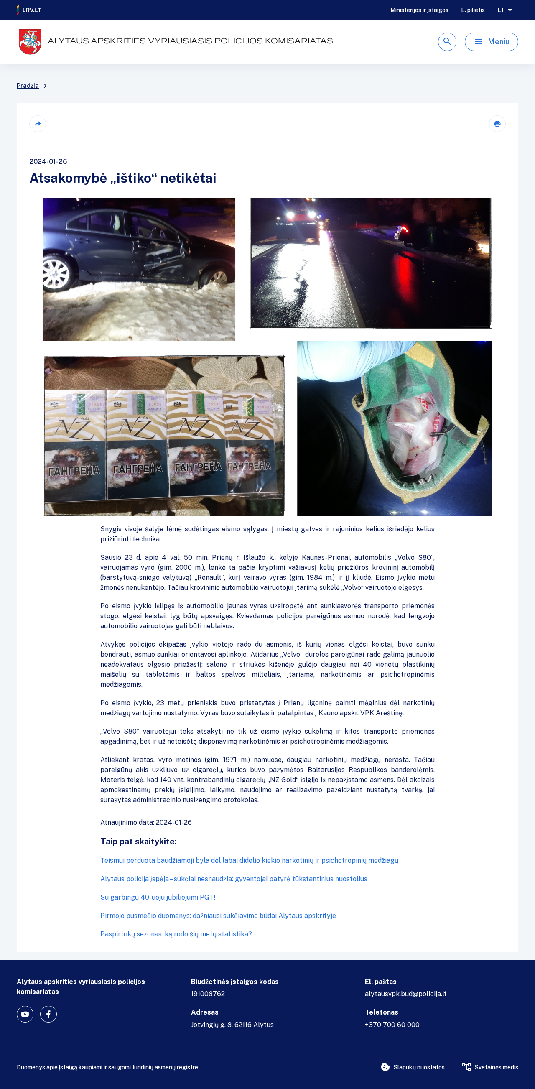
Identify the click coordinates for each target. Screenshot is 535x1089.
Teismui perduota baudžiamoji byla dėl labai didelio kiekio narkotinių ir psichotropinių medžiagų (249, 861)
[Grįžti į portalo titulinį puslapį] (29, 10)
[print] (497, 123)
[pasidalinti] (37, 123)
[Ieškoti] (447, 42)
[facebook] (48, 1014)
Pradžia (28, 85)
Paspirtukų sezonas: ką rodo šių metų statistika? (176, 934)
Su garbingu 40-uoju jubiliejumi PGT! (158, 897)
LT (500, 10)
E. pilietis (473, 10)
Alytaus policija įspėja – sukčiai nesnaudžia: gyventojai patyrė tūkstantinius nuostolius (233, 879)
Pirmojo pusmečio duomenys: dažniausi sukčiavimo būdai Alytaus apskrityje (218, 916)
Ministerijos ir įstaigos (419, 10)
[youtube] (25, 1014)
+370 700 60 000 (392, 1025)
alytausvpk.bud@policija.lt (406, 994)
